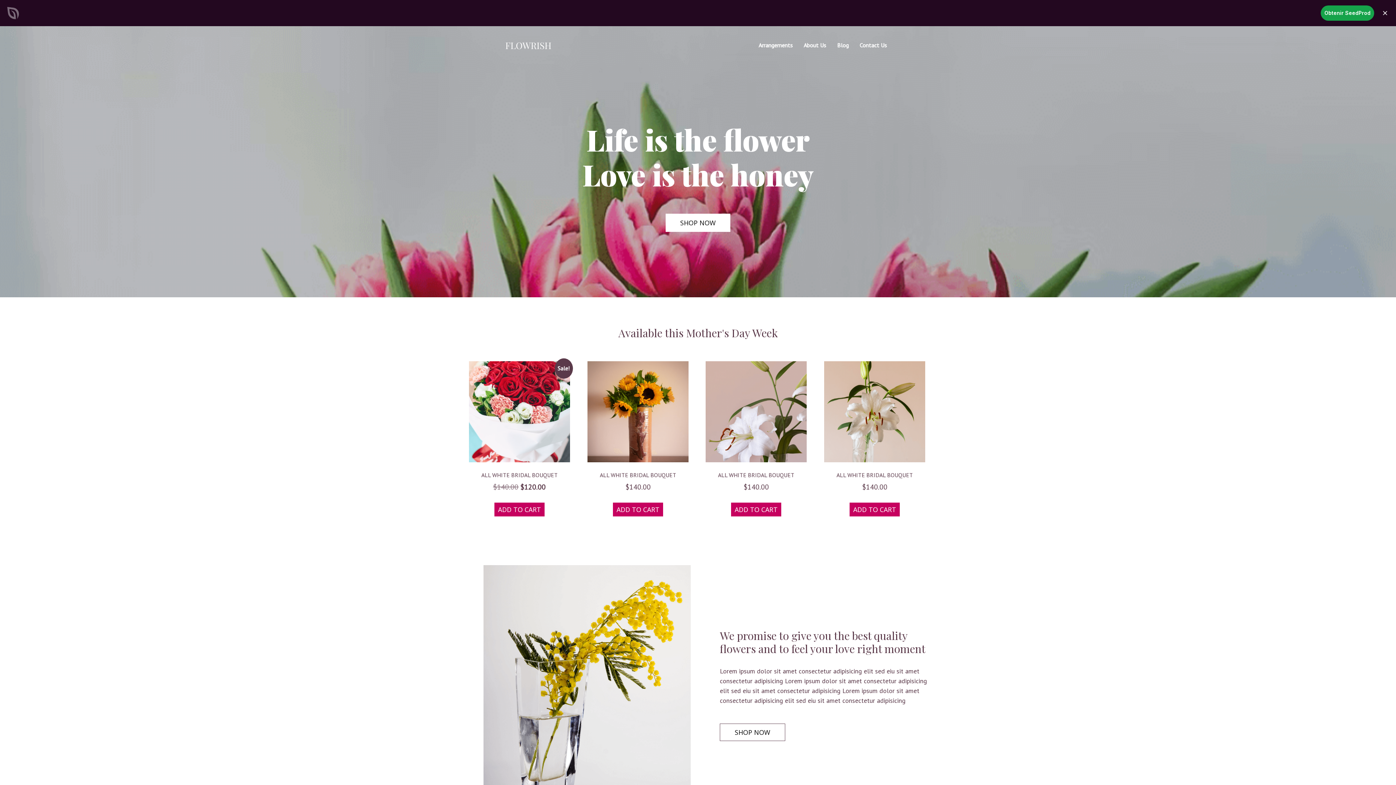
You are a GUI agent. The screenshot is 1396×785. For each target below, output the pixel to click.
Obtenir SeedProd (1347, 13)
